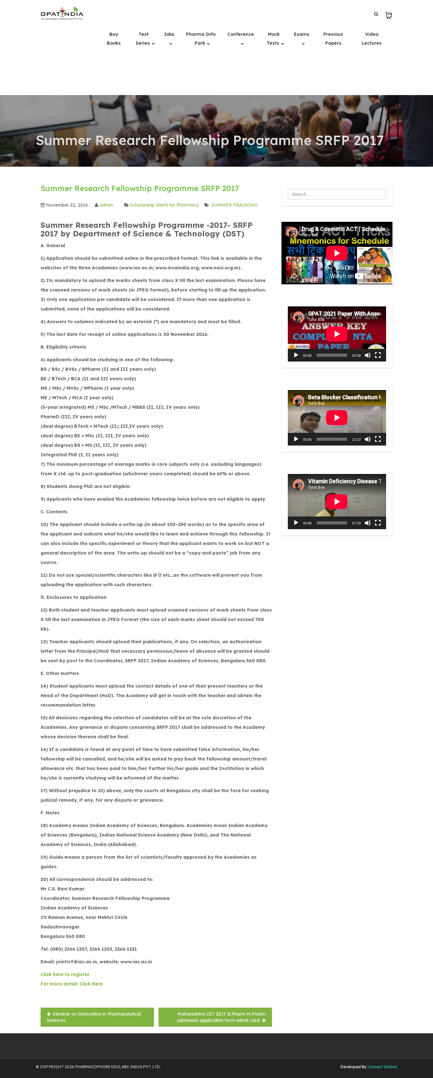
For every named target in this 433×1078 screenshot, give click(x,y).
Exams (301, 34)
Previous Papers (333, 38)
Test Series (143, 38)
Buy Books (114, 38)
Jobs (169, 34)
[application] (337, 334)
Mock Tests (274, 38)
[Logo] (62, 13)
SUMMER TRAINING (235, 205)
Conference (240, 34)
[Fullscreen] (378, 355)
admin (106, 205)
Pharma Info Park (201, 38)
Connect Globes (381, 1066)
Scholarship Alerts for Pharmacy (164, 205)
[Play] (296, 355)
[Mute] (368, 355)
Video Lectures (372, 38)
